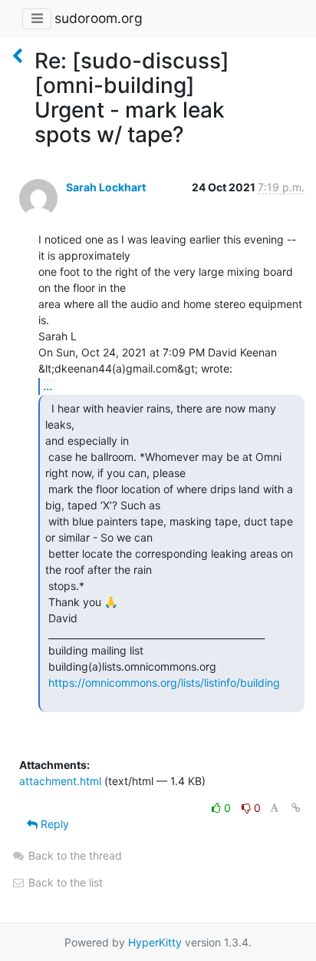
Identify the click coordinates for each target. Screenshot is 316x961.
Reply (53, 823)
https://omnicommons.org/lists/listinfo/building (164, 682)
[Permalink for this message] (296, 807)
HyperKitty (155, 942)
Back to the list (64, 882)
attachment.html (60, 780)
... (47, 385)
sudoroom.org (98, 18)
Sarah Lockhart (106, 187)
